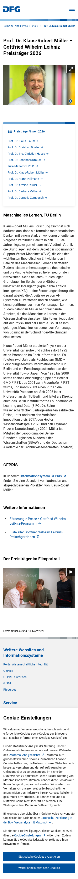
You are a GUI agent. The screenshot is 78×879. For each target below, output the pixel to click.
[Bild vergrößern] (39, 85)
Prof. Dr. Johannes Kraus (24, 160)
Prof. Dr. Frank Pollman (23, 178)
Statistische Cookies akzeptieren (39, 856)
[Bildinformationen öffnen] (70, 101)
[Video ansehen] (39, 588)
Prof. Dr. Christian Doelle (23, 147)
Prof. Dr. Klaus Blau (21, 141)
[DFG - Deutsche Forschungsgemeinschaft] (11, 11)
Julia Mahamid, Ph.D (21, 166)
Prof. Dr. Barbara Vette (22, 191)
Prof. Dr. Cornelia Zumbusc (25, 197)
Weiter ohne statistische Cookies (39, 868)
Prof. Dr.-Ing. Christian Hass (26, 153)
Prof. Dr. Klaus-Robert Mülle (25, 172)
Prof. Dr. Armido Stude (22, 185)
